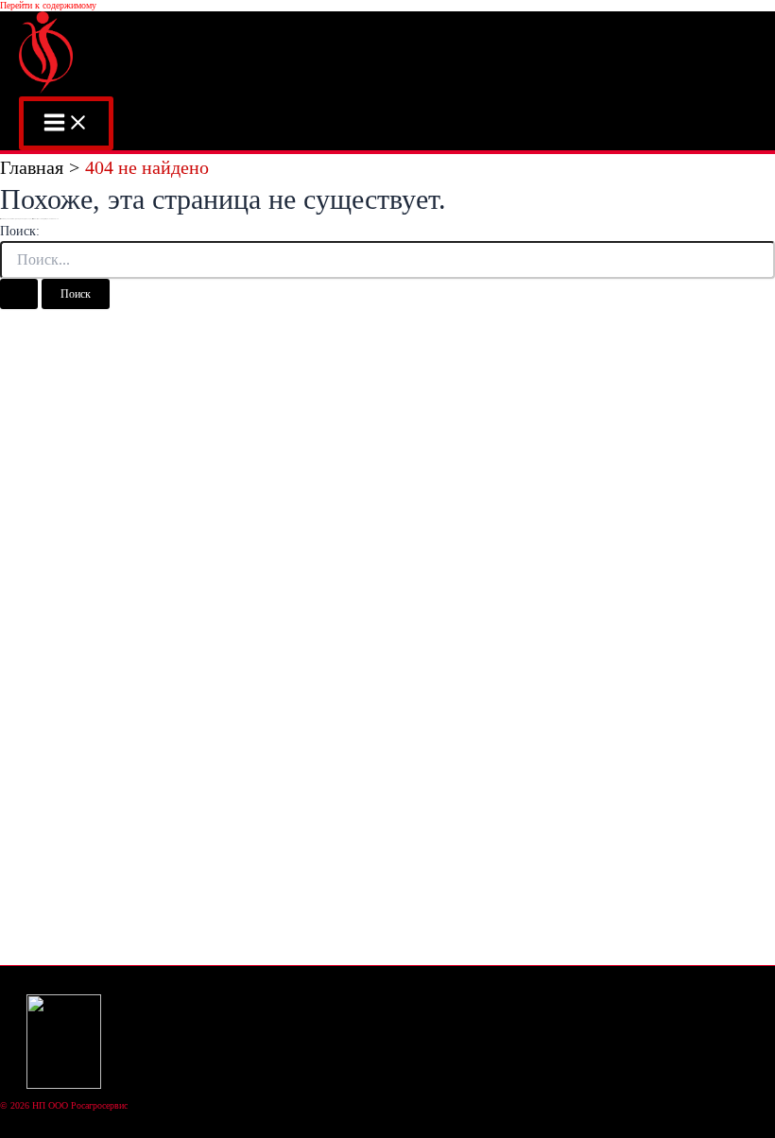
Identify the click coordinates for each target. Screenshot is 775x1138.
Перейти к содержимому (48, 5)
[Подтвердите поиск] (19, 294)
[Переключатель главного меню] (66, 123)
